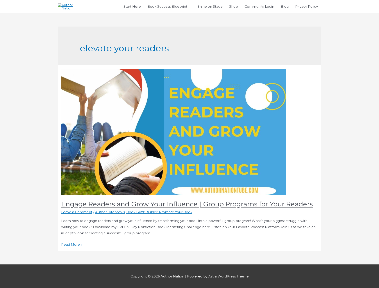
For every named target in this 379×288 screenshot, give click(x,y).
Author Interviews (110, 212)
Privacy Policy (306, 6)
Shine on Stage (210, 6)
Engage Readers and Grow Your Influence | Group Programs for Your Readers (187, 204)
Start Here (132, 6)
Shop (233, 6)
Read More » (71, 244)
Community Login (259, 6)
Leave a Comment (76, 212)
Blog (285, 6)
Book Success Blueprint (167, 6)
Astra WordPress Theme (228, 276)
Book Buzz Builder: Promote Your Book (159, 212)
